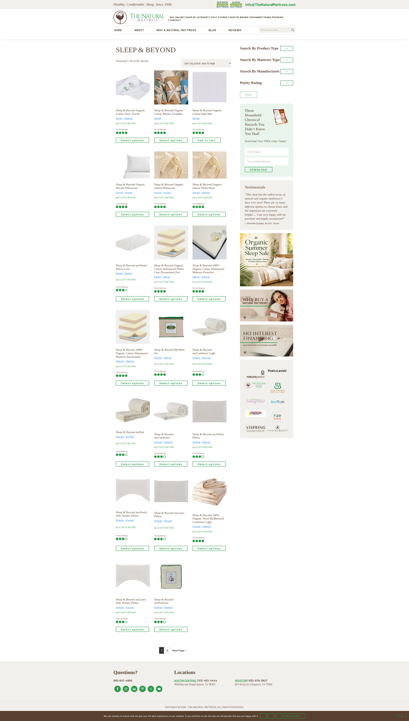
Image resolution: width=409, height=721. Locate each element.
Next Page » (179, 650)
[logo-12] (278, 383)
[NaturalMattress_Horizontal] (256, 383)
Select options (132, 140)
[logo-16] (256, 396)
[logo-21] (278, 366)
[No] (401, 715)
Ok (267, 715)
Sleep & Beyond (127, 123)
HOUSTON (241, 680)
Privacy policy (290, 715)
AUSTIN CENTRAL (185, 680)
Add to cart (207, 140)
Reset (248, 94)
